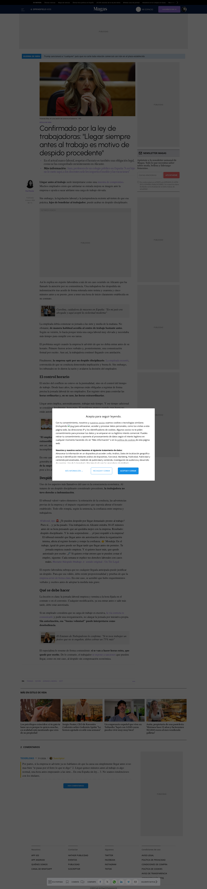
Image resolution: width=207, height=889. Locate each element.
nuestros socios (97, 422)
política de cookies (126, 439)
